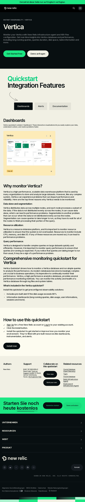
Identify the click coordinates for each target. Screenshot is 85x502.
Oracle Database (69, 377)
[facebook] (27, 467)
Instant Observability (13, 20)
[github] (21, 467)
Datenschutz (42, 488)
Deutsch (54, 491)
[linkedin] (4, 467)
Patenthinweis (42, 491)
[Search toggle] (74, 8)
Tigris (65, 374)
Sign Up (10, 325)
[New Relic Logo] (10, 8)
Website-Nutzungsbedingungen (58, 488)
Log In (47, 325)
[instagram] (33, 467)
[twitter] (16, 467)
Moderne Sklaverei (30, 491)
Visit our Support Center (30, 372)
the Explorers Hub (35, 377)
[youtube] (10, 467)
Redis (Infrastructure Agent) (70, 380)
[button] (46, 136)
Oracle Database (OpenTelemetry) (69, 370)
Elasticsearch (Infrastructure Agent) (71, 385)
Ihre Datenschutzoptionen (10, 491)
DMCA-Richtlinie (31, 488)
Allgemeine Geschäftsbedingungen (13, 488)
